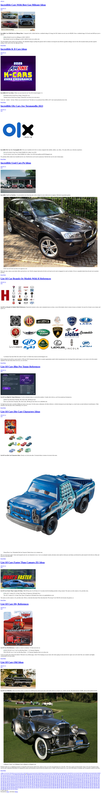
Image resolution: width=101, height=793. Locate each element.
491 (59, 785)
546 (74, 786)
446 (66, 783)
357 (80, 781)
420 (12, 783)
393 (55, 782)
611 (10, 789)
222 (99, 777)
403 (76, 782)
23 (31, 773)
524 (28, 786)
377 (22, 782)
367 (1, 782)
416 (3, 783)
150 (49, 775)
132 (12, 775)
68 (98, 773)
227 (10, 778)
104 (54, 774)
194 (41, 777)
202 (57, 777)
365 (97, 781)
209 (72, 777)
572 (28, 787)
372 (12, 782)
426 (24, 783)
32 (45, 773)
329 (22, 781)
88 (27, 774)
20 (27, 773)
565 (14, 787)
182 (16, 777)
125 (97, 774)
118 (82, 774)
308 (78, 779)
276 (12, 779)
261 (80, 778)
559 (1, 787)
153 (55, 775)
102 (50, 774)
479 (34, 785)
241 (39, 778)
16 (21, 773)
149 (47, 775)
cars (1, 9)
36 (50, 773)
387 (43, 782)
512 (3, 786)
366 (99, 781)
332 (28, 781)
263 (84, 778)
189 (30, 777)
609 (6, 789)
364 (95, 781)
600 (86, 787)
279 (18, 779)
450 (74, 783)
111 (68, 774)
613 (14, 789)
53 (76, 773)
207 (68, 777)
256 (70, 778)
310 (82, 779)
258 (74, 778)
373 (14, 782)
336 (37, 781)
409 (88, 782)
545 (72, 786)
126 (99, 774)
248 (53, 778)
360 (86, 781)
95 (38, 774)
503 (84, 785)
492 (61, 785)
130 (8, 775)
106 (58, 774)
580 (45, 787)
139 (26, 775)
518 (16, 786)
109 (64, 774)
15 (19, 773)
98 (42, 774)
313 (88, 779)
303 (68, 779)
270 (99, 778)
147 (43, 775)
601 (88, 787)
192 (37, 777)
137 (22, 775)
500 (78, 785)
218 (90, 777)
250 (57, 778)
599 (84, 787)
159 (68, 775)
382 (32, 782)
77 (11, 774)
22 (30, 773)
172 (95, 775)
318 (99, 779)
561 (6, 787)
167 (84, 775)
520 (20, 786)
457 (88, 783)
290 (41, 779)
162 (74, 775)
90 (30, 774)
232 (20, 778)
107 (60, 774)
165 (80, 775)
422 (16, 783)
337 (39, 781)
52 (74, 773)
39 (55, 773)
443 (59, 783)
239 (34, 778)
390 (49, 782)
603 (92, 787)
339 (43, 781)
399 (68, 782)
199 (51, 777)
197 (47, 777)
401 (72, 782)
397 (63, 782)
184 (20, 777)
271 (1, 779)
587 (59, 787)
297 (55, 779)
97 (41, 774)
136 (20, 775)
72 (4, 774)
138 (24, 775)
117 (80, 774)
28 (39, 773)
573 (30, 787)
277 (14, 779)
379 (26, 782)
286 (32, 779)
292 (45, 779)
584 (53, 787)
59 (84, 773)
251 (59, 778)
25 (34, 773)
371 (10, 782)
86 (24, 774)
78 (13, 774)
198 (49, 777)
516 (12, 786)
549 (80, 786)
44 (62, 773)
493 (63, 785)
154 (57, 775)
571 (26, 787)
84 (21, 774)
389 (47, 782)
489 (55, 785)
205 (63, 777)
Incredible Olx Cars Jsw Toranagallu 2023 (22, 106)
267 (92, 778)
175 (1, 777)
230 (16, 778)
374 (16, 782)
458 (90, 783)
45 (64, 773)
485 (47, 785)
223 (1, 778)
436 (45, 783)
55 (79, 773)
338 (41, 781)
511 (1, 786)
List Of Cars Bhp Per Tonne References (20, 366)
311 (84, 779)
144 (37, 775)
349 (63, 781)
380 (28, 782)
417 (6, 783)
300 (61, 779)
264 (86, 778)
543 (68, 786)
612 (12, 789)
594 (74, 787)
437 (47, 783)
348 (61, 781)
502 (82, 785)
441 (55, 783)
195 (43, 777)
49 (70, 773)
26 (36, 773)
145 (39, 775)
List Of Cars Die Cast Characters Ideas (20, 411)
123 (93, 774)
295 (51, 779)
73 (5, 774)
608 (3, 789)
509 (97, 785)
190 (32, 777)
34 (48, 773)
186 (24, 777)
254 (66, 778)
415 (1, 783)
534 (49, 786)
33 (46, 773)
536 (53, 786)
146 (41, 775)
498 (74, 785)
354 (74, 781)
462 (99, 783)
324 (12, 781)
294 (49, 779)
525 (30, 786)
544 (70, 786)
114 (74, 774)
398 (66, 782)
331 (26, 781)
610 (8, 789)
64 (92, 773)
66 (95, 773)
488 (53, 785)
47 (67, 773)
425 (22, 783)
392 (53, 782)
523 (26, 786)
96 (39, 774)
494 (66, 785)
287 (34, 779)
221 (97, 777)
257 (72, 778)
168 (86, 775)
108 (62, 774)
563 (10, 787)
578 (41, 787)
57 (82, 773)
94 (36, 774)
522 (24, 786)
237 (30, 778)
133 (14, 775)
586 (57, 787)
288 (37, 779)
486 (49, 785)
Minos (16, 791)
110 (66, 774)
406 (82, 782)
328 (20, 781)
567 (18, 787)
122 (90, 774)
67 (96, 773)
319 (1, 781)
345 (55, 781)
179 (10, 777)
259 (76, 778)
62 (89, 773)
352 (70, 781)
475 (26, 785)
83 (20, 774)
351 (68, 781)
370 (8, 782)
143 (34, 775)
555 (92, 786)
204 (61, 777)
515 (10, 786)
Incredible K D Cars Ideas (14, 49)
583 (51, 787)
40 (56, 773)
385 (39, 782)
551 (84, 786)
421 (14, 783)
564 (12, 787)
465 (6, 785)
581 (47, 787)
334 (32, 781)
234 (24, 778)
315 (92, 779)
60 (86, 773)
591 (68, 787)
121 (88, 774)
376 (20, 782)
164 (78, 775)
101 (48, 774)
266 (90, 778)
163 (76, 775)
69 (99, 773)
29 (40, 773)
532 (45, 786)
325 (14, 781)
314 (90, 779)
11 (13, 773)
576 (37, 787)
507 (92, 785)
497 (72, 785)
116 (78, 774)
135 (18, 775)
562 (8, 787)
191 (34, 777)
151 (51, 775)
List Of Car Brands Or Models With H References (26, 278)
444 (61, 783)
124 (95, 774)
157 (63, 775)
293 (47, 779)
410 (90, 782)
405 (80, 782)
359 (84, 781)
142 (32, 775)
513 (5, 786)
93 (35, 774)
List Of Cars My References (15, 604)
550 (82, 786)
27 (37, 773)
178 (8, 777)
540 (61, 786)
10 (12, 773)
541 (63, 786)
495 (68, 785)
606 (99, 787)
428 (28, 783)
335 (34, 781)
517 (14, 786)
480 (37, 785)
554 (90, 786)
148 (45, 775)
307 (76, 779)
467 (10, 785)
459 (92, 783)
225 (6, 778)
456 (86, 783)
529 (39, 786)
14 (18, 773)
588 (61, 787)
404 (78, 782)
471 (18, 785)
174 (99, 775)
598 (82, 787)
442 (57, 783)
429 (30, 783)
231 (18, 778)
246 (49, 778)
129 (6, 775)
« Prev (2, 773)
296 (53, 779)
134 (16, 775)
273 (6, 779)
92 (33, 774)
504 (86, 785)
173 (97, 775)
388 (45, 782)
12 (15, 773)
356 (78, 781)
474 (24, 785)
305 (72, 779)
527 (34, 786)
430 (32, 783)
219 (92, 777)
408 (86, 782)
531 (43, 786)
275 (10, 779)
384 (37, 782)
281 (22, 779)
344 (53, 781)
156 (61, 775)
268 (95, 778)
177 (6, 777)
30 (42, 773)
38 (53, 773)
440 (53, 783)
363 (92, 781)
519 (18, 786)
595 (76, 787)
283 (26, 779)
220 (94, 777)
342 (49, 781)
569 (22, 787)
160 (70, 775)
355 (76, 781)
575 (34, 787)
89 (29, 774)
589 (63, 787)
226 (8, 778)
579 (43, 787)
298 (57, 779)
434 (41, 783)
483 (43, 785)
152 (53, 775)
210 (74, 777)
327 (18, 781)
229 (14, 778)
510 (99, 785)
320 (3, 781)
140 (28, 775)
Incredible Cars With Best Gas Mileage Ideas (23, 4)
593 (72, 787)
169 (88, 775)
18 (24, 773)
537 (55, 786)
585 (55, 787)
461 (97, 783)
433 (39, 783)
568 (20, 787)
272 (3, 779)
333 (30, 781)
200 (53, 777)
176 (3, 777)
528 (36, 786)
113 (72, 774)
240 (37, 778)
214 (82, 777)
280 (20, 779)
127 (1, 775)
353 (72, 781)
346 (57, 781)
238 (32, 778)
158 (66, 775)
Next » (16, 789)
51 (73, 773)
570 (24, 787)
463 (1, 785)
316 (94, 779)
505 (88, 785)
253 (63, 778)
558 (99, 786)
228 (12, 778)
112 (70, 774)
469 (14, 785)
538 (57, 786)
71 (2, 774)
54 (77, 773)
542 (65, 786)
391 (51, 782)
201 (55, 777)
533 (47, 786)
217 (88, 777)
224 (3, 778)
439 (51, 783)
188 (28, 777)
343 (51, 781)
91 (32, 774)
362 (90, 781)
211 (76, 777)
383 (34, 782)
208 (70, 777)
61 (87, 773)
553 (88, 786)
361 (88, 781)
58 (83, 773)
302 (66, 779)
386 (41, 782)
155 (59, 775)
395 (59, 782)
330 (24, 781)
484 (45, 785)
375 (18, 782)
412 (94, 782)
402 (74, 782)
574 (32, 787)
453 (80, 783)
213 (80, 777)
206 (66, 777)
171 (92, 775)
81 (17, 774)
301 (63, 779)
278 (16, 779)
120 (86, 774)
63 (90, 773)
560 (3, 787)
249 (55, 778)
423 (18, 783)
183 (18, 777)
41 (58, 773)
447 (68, 783)
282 (24, 779)
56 (80, 773)
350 (66, 781)
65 (93, 773)
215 (84, 777)
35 (49, 773)
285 (30, 779)
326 (16, 781)
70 (1, 774)
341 (47, 781)
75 (8, 774)
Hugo (8, 791)
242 (41, 778)
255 (68, 778)
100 (46, 774)
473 (22, 785)
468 (12, 785)
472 (20, 785)
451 (76, 783)
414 (99, 782)
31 (43, 773)
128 (3, 775)
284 (28, 779)
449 (72, 783)
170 (90, 775)
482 (41, 785)
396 (61, 782)
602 (90, 787)
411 (92, 782)
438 (49, 783)
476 (28, 785)
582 (49, 787)
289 (39, 779)
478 (32, 785)
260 (78, 778)
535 (51, 786)
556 (94, 786)
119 (84, 774)
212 (78, 777)
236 (28, 778)
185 (22, 777)
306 (74, 779)
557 (97, 786)
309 (80, 779)
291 (43, 779)
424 (20, 783)
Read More (3, 45)
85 (23, 774)
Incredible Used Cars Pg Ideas (16, 163)
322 (8, 781)
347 (59, 781)
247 (51, 778)
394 (57, 782)
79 (14, 774)
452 (78, 783)
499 (76, 785)
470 (16, 785)
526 (32, 786)
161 (72, 775)
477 (30, 785)
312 (86, 779)
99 (44, 774)
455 (84, 783)
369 (6, 782)
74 (7, 774)
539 (59, 786)
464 (3, 785)
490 (57, 785)
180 (12, 777)
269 (97, 778)
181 (14, 777)
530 (41, 786)
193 (39, 777)
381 (30, 782)
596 (78, 787)
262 (82, 778)
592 (70, 787)
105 (56, 774)
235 (26, 778)
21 (28, 773)
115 (76, 774)
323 (10, 781)
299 (59, 779)
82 (19, 774)
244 (45, 778)
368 (3, 782)
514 (8, 786)
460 (95, 783)
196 (45, 777)
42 (59, 773)
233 (22, 778)
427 (26, 783)
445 (63, 783)
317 (97, 779)
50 (71, 773)
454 (82, 783)
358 (82, 781)
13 (16, 773)
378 (24, 782)
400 (70, 782)
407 (84, 782)
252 (61, 778)
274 (8, 779)
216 (86, 777)
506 (90, 785)
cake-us (2, 1)
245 (47, 778)
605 (97, 787)
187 (26, 777)
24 (33, 773)
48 (68, 773)
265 (88, 778)
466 (8, 785)
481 (39, 785)
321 (6, 781)
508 (95, 785)
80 (16, 774)
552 (86, 786)
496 (70, 785)
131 (10, 775)
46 (65, 773)
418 (8, 783)
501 (80, 785)
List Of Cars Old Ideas (12, 662)
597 (80, 787)
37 (52, 773)
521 (22, 786)
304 (70, 779)
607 (1, 789)
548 (78, 786)
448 (70, 783)
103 (52, 774)
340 (45, 781)
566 (16, 787)
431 (34, 783)
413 (97, 782)
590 (66, 787)
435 (43, 783)
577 (39, 787)
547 (76, 786)
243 (43, 778)
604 (95, 787)
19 (25, 773)
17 (22, 773)
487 (51, 785)
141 (30, 775)
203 (59, 777)
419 (10, 783)
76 (10, 774)
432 (37, 783)
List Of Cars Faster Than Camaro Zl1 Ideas (23, 562)
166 (82, 775)
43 (61, 773)
